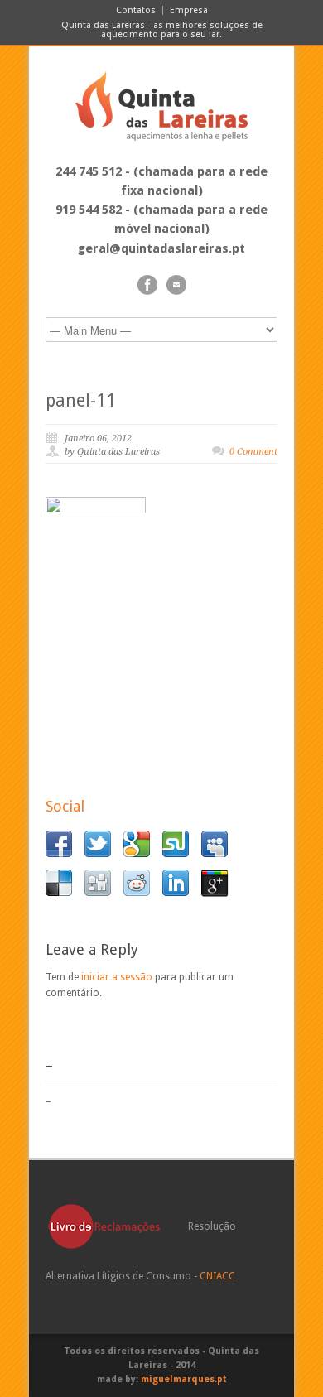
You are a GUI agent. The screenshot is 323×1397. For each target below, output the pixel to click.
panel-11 (81, 400)
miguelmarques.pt (184, 1379)
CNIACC (217, 1276)
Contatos (136, 10)
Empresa (189, 10)
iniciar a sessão (116, 977)
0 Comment (253, 451)
